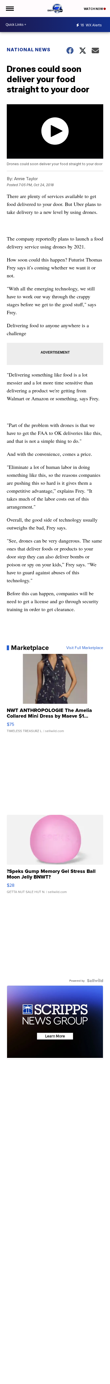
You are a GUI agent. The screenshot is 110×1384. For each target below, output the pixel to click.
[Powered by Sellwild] (95, 981)
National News (28, 49)
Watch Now (94, 8)
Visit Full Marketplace (84, 648)
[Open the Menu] (9, 8)
